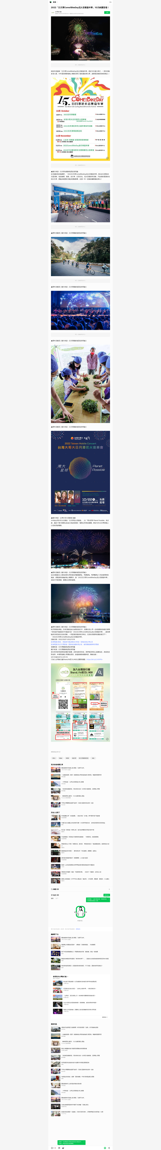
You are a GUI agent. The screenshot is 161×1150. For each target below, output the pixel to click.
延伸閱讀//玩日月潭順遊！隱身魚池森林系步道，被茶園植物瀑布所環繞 (75, 644)
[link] (59, 1148)
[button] (53, 1148)
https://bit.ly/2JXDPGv (94, 659)
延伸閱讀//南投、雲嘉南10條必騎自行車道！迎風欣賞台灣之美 (72, 642)
